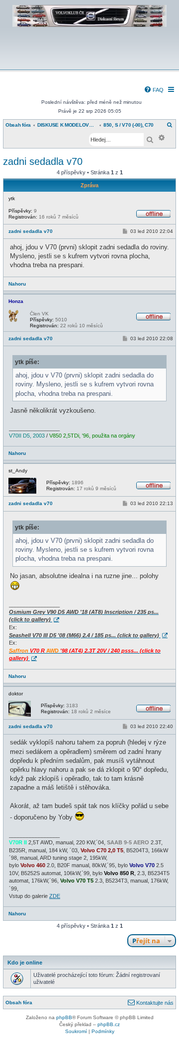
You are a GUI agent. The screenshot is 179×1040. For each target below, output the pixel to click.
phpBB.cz (108, 1024)
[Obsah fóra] (89, 63)
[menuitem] (154, 90)
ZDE (54, 896)
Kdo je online (24, 963)
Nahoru (17, 284)
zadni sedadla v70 (43, 161)
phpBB (64, 1017)
